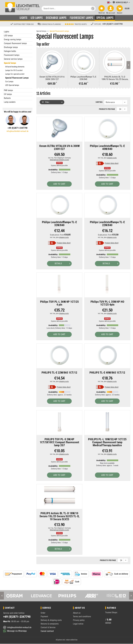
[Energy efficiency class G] (100, 163)
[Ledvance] (16, 595)
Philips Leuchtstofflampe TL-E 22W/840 (107, 224)
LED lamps (8, 35)
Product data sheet (111, 163)
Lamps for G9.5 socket (13, 70)
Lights (6, 31)
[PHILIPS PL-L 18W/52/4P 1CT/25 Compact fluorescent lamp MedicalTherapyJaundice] (107, 422)
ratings (108, 622)
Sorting (99, 102)
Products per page (107, 109)
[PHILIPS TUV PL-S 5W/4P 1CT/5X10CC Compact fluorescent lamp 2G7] (59, 422)
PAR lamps (8, 90)
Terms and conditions (82, 616)
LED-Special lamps (12, 85)
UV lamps (8, 94)
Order (43, 613)
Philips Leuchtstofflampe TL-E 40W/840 (107, 148)
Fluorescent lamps (11, 55)
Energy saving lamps (12, 39)
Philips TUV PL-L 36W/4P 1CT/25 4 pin (59, 303)
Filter (47, 102)
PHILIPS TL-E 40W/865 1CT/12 (107, 372)
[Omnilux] (116, 595)
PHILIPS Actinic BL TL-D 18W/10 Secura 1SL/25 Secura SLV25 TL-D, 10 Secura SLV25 (115, 78)
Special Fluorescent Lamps (17, 77)
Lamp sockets (9, 102)
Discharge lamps (11, 47)
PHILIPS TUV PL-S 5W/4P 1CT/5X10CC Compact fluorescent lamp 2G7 (59, 442)
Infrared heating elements (14, 67)
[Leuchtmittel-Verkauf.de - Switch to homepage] (22, 7)
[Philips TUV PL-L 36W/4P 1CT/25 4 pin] (59, 284)
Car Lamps (9, 81)
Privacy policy (79, 620)
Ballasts (7, 98)
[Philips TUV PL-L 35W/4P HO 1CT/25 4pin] (107, 284)
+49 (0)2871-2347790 (112, 24)
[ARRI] (66, 595)
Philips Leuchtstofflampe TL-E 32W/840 (83, 78)
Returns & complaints (50, 624)
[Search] (93, 8)
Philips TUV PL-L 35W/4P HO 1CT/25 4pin (107, 303)
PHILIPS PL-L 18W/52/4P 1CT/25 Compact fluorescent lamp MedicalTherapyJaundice (107, 442)
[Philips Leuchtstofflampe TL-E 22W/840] (107, 204)
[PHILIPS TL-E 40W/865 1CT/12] (107, 355)
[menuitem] (105, 2)
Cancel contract (47, 631)
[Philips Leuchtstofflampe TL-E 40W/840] (107, 128)
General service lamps (13, 59)
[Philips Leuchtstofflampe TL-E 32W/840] (83, 62)
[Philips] (41, 595)
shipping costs (112, 158)
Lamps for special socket (14, 74)
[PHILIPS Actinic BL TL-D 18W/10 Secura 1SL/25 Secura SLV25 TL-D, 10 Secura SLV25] (114, 62)
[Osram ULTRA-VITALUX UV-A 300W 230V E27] (52, 62)
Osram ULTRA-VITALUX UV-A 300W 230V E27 (52, 78)
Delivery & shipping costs (51, 620)
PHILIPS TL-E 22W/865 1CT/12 (59, 372)
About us (76, 613)
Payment (44, 616)
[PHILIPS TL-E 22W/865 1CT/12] (59, 355)
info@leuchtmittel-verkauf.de (17, 131)
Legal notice (78, 624)
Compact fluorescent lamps (15, 43)
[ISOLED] (91, 595)
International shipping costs (59, 160)
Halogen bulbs (10, 51)
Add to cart (59, 184)
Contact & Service (48, 627)
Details (58, 263)
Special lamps (10, 63)
